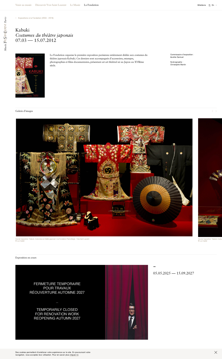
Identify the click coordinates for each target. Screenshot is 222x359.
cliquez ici (74, 355)
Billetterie (202, 5)
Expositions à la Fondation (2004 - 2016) (36, 18)
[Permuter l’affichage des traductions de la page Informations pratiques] (216, 5)
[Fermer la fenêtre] (215, 352)
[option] (104, 180)
